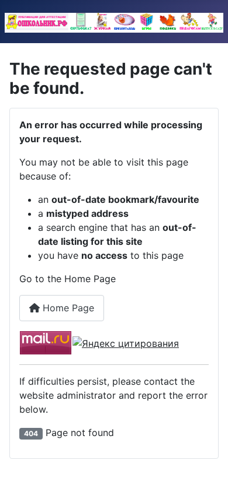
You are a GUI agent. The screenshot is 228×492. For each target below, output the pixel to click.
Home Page (67, 308)
